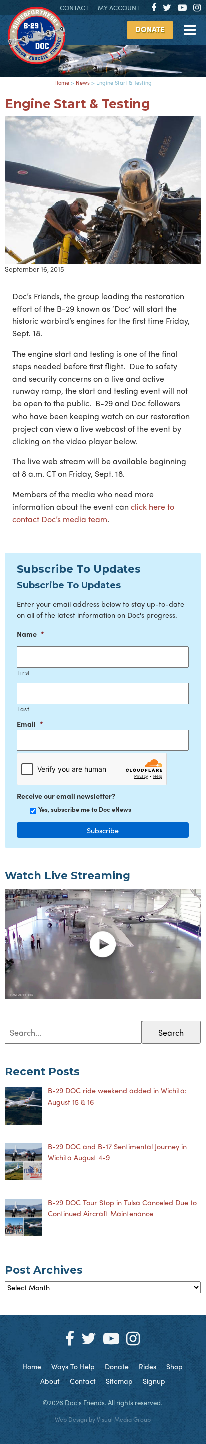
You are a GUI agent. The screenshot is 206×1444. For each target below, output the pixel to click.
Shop (174, 1366)
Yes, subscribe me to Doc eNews (85, 809)
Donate (150, 29)
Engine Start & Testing (77, 103)
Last (24, 709)
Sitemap (119, 1381)
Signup (154, 1381)
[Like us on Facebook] (154, 7)
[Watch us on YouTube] (182, 7)
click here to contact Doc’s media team (93, 513)
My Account (119, 7)
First (24, 672)
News (83, 82)
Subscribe (103, 830)
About (50, 1381)
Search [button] (171, 1032)
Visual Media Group (124, 1419)
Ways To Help (73, 1366)
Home (62, 82)
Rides (147, 1366)
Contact (74, 7)
